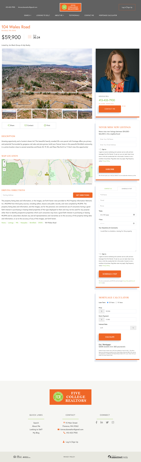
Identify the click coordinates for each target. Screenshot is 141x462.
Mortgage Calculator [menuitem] (108, 15)
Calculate (109, 337)
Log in (124, 7)
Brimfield (33, 223)
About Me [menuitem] (36, 426)
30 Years (111, 302)
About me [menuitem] (58, 15)
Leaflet (74, 184)
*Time (100, 219)
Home (4, 223)
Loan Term (102, 302)
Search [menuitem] (27, 15)
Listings (11, 223)
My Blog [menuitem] (36, 433)
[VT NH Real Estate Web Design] (118, 456)
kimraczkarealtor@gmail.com (27, 7)
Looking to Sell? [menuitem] (43, 15)
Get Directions (82, 195)
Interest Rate (103, 324)
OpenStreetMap (82, 184)
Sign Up (129, 7)
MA (17, 223)
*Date (100, 211)
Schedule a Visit (127, 188)
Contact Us (108, 188)
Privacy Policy (106, 161)
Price (100, 308)
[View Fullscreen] (4, 169)
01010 (40, 223)
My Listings (102, 103)
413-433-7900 (10, 7)
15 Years (120, 302)
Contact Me (110, 109)
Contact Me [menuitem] (89, 15)
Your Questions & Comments (108, 228)
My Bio (124, 106)
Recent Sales (110, 103)
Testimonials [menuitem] (74, 15)
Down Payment (104, 316)
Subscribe (110, 169)
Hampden (24, 223)
